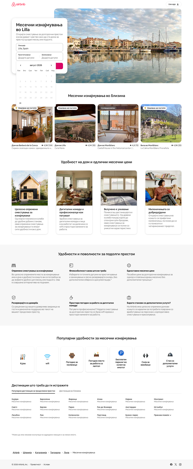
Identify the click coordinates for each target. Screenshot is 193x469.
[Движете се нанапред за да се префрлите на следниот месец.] (51, 65)
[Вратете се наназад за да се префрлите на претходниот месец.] (20, 65)
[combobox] (39, 48)
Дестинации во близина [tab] (70, 391)
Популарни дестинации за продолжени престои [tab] (33, 391)
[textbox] (27, 57)
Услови (47, 464)
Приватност (35, 464)
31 (20, 103)
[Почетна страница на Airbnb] (18, 4)
